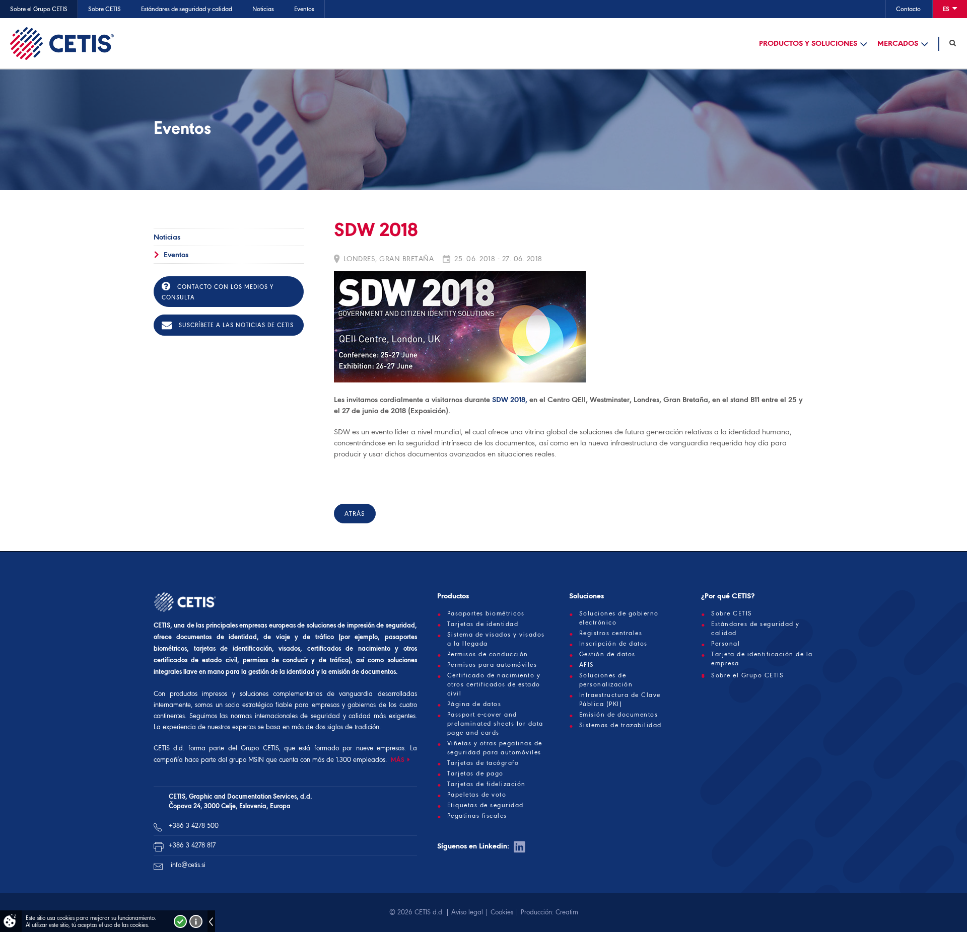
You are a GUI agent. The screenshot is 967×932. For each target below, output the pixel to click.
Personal (725, 643)
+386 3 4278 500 (194, 825)
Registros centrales (611, 633)
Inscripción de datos (613, 643)
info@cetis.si (188, 865)
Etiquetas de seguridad (485, 805)
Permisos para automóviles (492, 664)
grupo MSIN (247, 759)
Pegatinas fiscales (477, 815)
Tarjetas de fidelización (486, 784)
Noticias (263, 9)
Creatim (567, 912)
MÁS (398, 759)
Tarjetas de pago (475, 773)
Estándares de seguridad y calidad (186, 9)
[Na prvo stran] (62, 43)
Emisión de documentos (618, 714)
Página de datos (474, 704)
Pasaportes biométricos (486, 613)
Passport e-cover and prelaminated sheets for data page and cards (495, 723)
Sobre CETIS (104, 9)
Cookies (502, 912)
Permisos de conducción (487, 654)
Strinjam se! (180, 921)
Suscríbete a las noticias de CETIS (235, 325)
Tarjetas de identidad (483, 624)
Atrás (354, 513)
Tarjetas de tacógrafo (483, 762)
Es (947, 9)
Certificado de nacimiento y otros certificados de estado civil (494, 684)
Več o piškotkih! (195, 921)
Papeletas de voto (477, 794)
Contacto (908, 9)
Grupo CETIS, (260, 748)
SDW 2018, (510, 399)
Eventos (304, 9)
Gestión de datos (607, 654)
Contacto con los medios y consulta (217, 292)
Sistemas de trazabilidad (620, 725)
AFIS (586, 664)
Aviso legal (467, 912)
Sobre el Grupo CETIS (38, 9)
